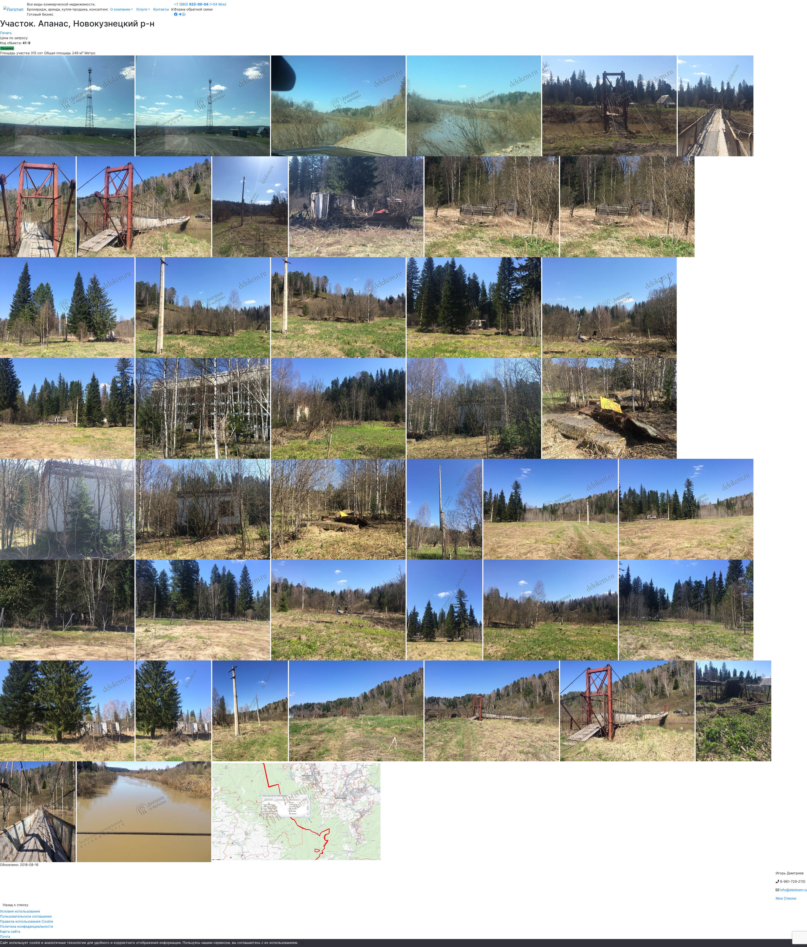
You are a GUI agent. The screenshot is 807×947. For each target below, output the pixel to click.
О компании (120, 9)
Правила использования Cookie (26, 921)
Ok (303, 943)
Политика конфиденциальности (26, 926)
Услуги (141, 9)
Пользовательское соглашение (26, 916)
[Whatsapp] (183, 14)
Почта (5, 936)
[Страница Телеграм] (179, 14)
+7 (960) (200, 4)
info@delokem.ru (793, 890)
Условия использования (20, 911)
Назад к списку (15, 905)
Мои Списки (786, 898)
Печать (6, 33)
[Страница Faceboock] (175, 14)
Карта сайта (10, 931)
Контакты (161, 9)
